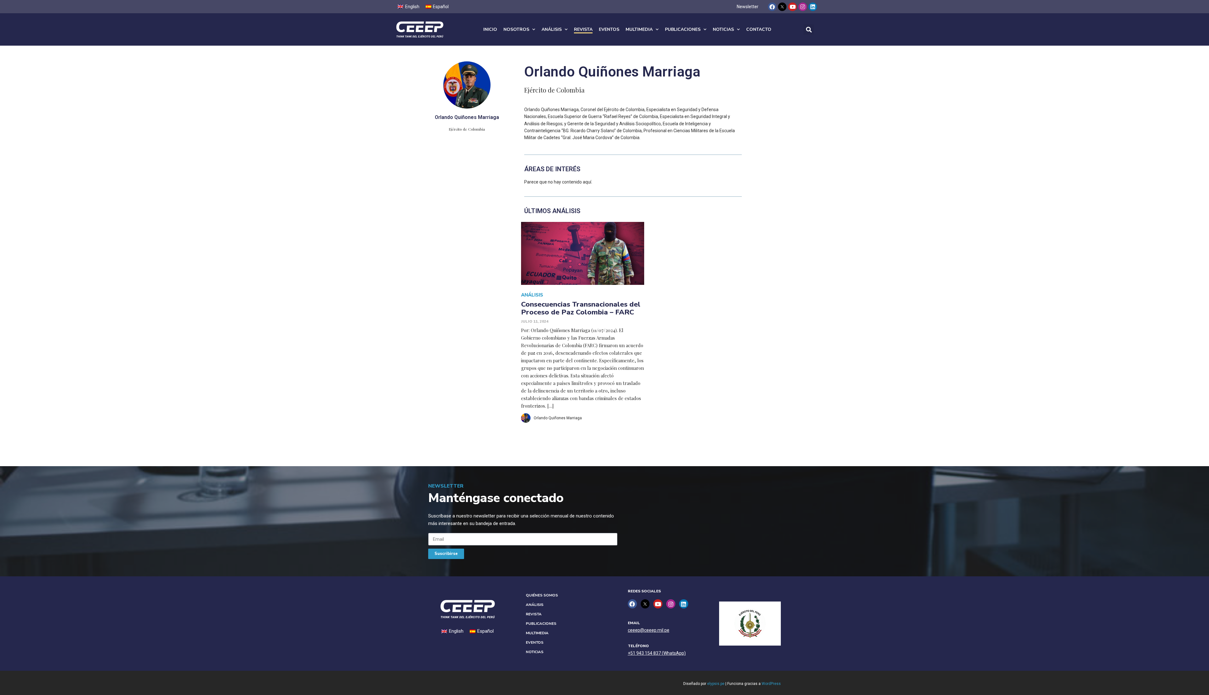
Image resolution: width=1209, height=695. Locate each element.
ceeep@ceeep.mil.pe (648, 630)
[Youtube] (792, 7)
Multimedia (639, 29)
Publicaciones (683, 29)
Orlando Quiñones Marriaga (558, 418)
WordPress (771, 683)
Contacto (758, 29)
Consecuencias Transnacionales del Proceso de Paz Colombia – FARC (580, 308)
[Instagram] (802, 7)
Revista (583, 29)
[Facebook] (772, 7)
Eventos (609, 29)
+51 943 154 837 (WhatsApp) (657, 653)
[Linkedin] (813, 7)
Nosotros (516, 29)
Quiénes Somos (542, 595)
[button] (808, 29)
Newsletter (747, 6)
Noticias (723, 29)
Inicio (490, 29)
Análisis (552, 29)
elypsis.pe (715, 683)
